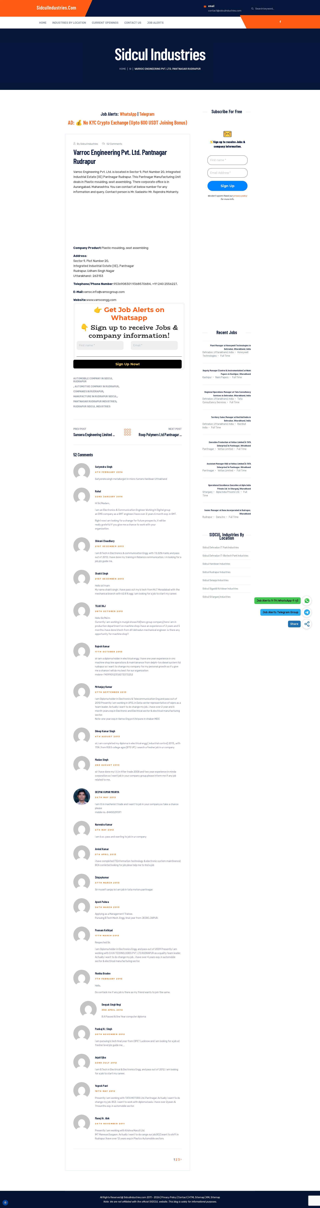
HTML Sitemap (196, 1197)
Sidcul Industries (89, 144)
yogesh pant (101, 1085)
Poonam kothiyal (104, 930)
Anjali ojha (100, 1057)
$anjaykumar (102, 877)
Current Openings (105, 23)
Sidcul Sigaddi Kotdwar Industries (220, 589)
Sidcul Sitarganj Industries (216, 597)
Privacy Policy (168, 1197)
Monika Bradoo (102, 973)
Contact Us (132, 23)
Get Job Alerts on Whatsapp (134, 314)
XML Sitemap (213, 1197)
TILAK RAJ (100, 606)
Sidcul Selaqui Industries (215, 580)
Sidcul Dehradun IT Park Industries (220, 547)
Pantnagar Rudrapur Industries (94, 401)
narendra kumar (103, 824)
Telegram (146, 114)
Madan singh (101, 759)
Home (42, 23)
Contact (182, 1197)
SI (130, 69)
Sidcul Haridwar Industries (216, 564)
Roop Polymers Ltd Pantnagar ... (160, 434)
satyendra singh (103, 466)
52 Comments (114, 144)
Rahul (98, 491)
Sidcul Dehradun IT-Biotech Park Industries (225, 556)
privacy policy (240, 196)
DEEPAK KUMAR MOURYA (107, 792)
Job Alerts (155, 23)
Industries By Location (69, 23)
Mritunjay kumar (103, 687)
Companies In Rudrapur (88, 391)
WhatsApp (128, 114)
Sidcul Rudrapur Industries (216, 572)
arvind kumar (102, 849)
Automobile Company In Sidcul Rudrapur (93, 380)
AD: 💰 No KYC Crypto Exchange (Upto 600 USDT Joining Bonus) (127, 122)
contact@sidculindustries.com (224, 10)
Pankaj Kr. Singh (103, 1029)
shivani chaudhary (104, 541)
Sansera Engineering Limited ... (94, 434)
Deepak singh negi (111, 1004)
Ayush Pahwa (102, 902)
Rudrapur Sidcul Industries (91, 406)
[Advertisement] (127, 220)
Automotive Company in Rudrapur (97, 386)
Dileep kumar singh (105, 731)
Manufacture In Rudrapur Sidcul (95, 396)
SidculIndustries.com (56, 8)
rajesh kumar (102, 646)
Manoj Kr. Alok (102, 1118)
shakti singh (101, 573)
